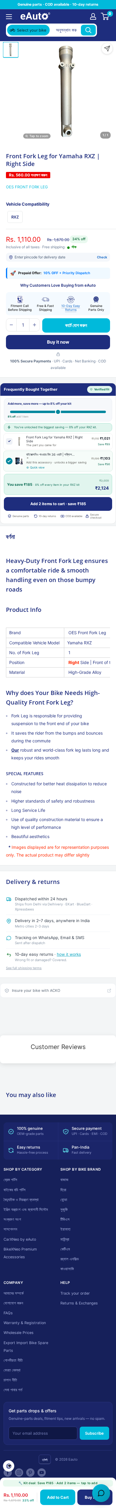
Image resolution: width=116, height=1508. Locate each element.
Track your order (75, 1293)
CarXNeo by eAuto (20, 1239)
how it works (69, 954)
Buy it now (58, 342)
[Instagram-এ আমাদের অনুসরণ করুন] (19, 1472)
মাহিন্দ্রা (64, 1239)
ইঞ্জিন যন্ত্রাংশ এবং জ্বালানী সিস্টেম (26, 1209)
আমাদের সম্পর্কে (13, 1293)
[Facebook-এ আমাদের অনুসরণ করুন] (8, 1472)
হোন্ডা (63, 1199)
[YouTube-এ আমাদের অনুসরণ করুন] (41, 1472)
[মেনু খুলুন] (9, 16)
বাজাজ (64, 1179)
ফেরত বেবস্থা (12, 1370)
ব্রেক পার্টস (10, 1179)
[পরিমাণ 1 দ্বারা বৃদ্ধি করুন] (34, 325)
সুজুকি (64, 1209)
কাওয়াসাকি (67, 1269)
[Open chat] (101, 1493)
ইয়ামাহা (65, 1229)
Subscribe (94, 1433)
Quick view (37, 467)
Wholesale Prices (19, 1332)
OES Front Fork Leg (27, 186)
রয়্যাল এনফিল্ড (69, 1259)
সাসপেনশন (10, 1229)
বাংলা (45, 1460)
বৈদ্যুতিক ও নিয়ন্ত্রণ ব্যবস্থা (21, 1199)
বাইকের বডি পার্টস (15, 1190)
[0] (105, 16)
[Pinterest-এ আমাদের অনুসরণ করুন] (30, 1472)
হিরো (63, 1190)
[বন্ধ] (104, 30)
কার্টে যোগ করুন (76, 325)
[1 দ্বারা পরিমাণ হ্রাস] (11, 325)
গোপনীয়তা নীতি (13, 1360)
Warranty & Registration (25, 1323)
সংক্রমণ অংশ (12, 1219)
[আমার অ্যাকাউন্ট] (93, 16)
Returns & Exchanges (79, 1303)
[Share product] (107, 48)
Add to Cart (58, 1497)
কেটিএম (65, 1249)
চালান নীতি (10, 1380)
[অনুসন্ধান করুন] (88, 30)
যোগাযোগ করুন (13, 1303)
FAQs (8, 1313)
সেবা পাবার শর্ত (13, 1390)
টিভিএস (65, 1219)
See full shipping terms (24, 968)
